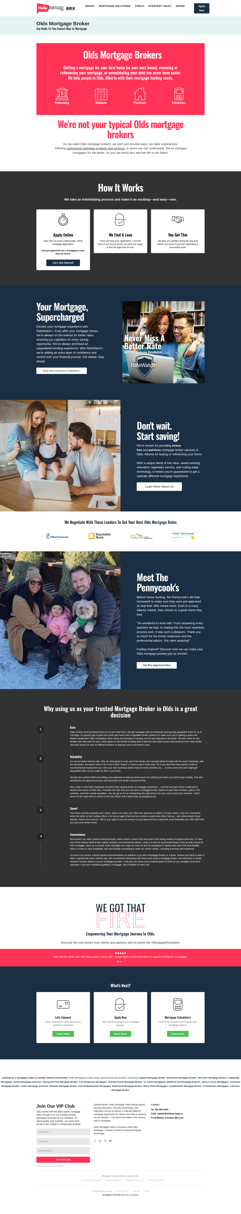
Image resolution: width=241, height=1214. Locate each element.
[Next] (200, 537)
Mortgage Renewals (113, 1184)
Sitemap (136, 1195)
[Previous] (40, 537)
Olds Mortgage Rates (160, 522)
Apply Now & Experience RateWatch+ (62, 370)
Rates (180, 6)
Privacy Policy (122, 1195)
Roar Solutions (131, 1198)
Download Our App (155, 1184)
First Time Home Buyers (91, 1184)
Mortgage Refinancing (135, 1184)
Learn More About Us (159, 486)
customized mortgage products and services (95, 148)
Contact (147, 1195)
